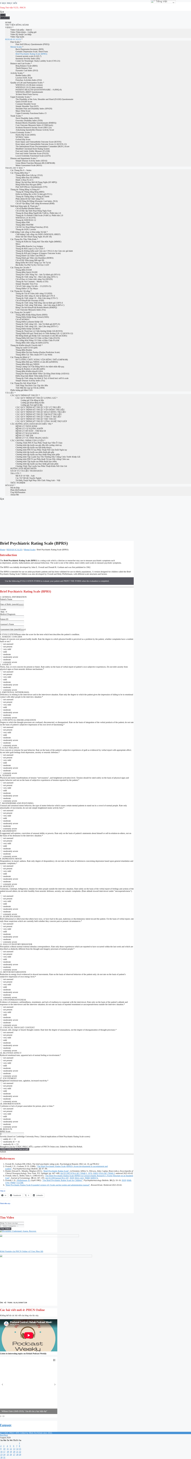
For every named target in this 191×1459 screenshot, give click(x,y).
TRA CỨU (15, 473)
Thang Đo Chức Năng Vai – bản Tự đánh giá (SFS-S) (38, 274)
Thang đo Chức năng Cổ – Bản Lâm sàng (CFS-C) (37, 298)
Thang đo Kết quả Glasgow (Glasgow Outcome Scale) (38, 253)
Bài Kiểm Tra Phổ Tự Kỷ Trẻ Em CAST (32, 265)
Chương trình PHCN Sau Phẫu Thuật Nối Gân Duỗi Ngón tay (41, 450)
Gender (3, 609)
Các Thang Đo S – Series (20, 170)
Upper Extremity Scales (20, 97)
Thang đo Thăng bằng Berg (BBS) (30, 192)
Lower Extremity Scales (20, 132)
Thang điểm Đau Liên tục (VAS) (29, 175)
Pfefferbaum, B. (23, 1180)
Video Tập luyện (17, 37)
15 (20, 1449)
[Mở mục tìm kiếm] (2, 12)
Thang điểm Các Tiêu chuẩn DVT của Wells (34, 355)
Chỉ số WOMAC (23, 319)
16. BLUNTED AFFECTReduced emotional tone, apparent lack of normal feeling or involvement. (30, 1054)
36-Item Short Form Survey (27, 94)
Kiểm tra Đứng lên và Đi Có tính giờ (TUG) (34, 194)
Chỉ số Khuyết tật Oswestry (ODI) (30, 300)
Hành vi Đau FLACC (25, 180)
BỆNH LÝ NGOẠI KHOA (27, 433)
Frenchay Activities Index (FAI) (29, 80)
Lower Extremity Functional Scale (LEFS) (33, 156)
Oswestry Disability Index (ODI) (29, 120)
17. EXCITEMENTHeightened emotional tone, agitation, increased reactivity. (24, 1079)
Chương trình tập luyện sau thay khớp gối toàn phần (37, 464)
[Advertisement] (95, 520)
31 (4, 1457)
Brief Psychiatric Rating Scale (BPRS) (31, 54)
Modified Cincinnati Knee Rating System (33, 149)
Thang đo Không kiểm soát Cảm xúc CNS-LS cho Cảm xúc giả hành (44, 251)
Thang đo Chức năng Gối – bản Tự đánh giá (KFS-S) (38, 324)
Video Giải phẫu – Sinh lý (21, 30)
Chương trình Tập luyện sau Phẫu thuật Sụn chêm (36, 461)
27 (14, 1454)
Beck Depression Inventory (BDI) (30, 49)
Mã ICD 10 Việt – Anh (25, 476)
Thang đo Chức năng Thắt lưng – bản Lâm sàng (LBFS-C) (40, 305)
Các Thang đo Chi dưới (20, 312)
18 (8, 1452)
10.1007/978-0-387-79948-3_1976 (78, 1173)
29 (20, 1454)
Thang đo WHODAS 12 (26, 220)
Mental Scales (16, 47)
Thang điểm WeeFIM (24, 225)
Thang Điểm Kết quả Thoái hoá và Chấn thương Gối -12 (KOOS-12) (44, 333)
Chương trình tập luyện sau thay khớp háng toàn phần (38, 454)
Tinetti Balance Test (24, 68)
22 (20, 1452)
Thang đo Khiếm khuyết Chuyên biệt (25, 345)
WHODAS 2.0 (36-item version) (29, 85)
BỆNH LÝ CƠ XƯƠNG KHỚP (29, 428)
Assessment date (13, 629)
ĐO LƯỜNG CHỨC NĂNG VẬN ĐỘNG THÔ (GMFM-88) (42, 359)
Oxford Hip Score (23, 139)
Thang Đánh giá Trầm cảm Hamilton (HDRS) (34, 258)
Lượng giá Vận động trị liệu (32, 400)
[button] (2, 1384)
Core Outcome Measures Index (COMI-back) (34, 125)
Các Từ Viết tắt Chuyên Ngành (28, 478)
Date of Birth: (12, 604)
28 (17, 1454)
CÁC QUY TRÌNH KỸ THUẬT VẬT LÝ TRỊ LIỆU (38, 407)
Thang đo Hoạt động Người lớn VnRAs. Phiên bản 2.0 (38, 213)
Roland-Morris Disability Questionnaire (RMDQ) (36, 123)
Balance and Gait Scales (20, 63)
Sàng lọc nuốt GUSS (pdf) (26, 348)
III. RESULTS (6, 1129)
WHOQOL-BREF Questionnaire (29, 92)
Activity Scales (16, 73)
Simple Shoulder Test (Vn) (27, 284)
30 (1, 1457)
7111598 (19, 1183)
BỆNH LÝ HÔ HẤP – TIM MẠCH (31, 431)
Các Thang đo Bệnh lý (19, 357)
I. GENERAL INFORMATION (13, 597)
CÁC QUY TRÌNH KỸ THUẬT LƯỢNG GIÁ (36, 398)
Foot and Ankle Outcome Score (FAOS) (32, 153)
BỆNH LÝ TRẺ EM (24, 435)
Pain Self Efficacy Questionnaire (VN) (31, 187)
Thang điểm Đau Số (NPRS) (27, 177)
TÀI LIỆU (9, 393)
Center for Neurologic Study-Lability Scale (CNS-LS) (38, 61)
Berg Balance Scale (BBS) (27, 66)
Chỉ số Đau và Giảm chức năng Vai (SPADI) (34, 279)
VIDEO (8, 27)
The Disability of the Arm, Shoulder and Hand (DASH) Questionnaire (44, 99)
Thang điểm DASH (24, 270)
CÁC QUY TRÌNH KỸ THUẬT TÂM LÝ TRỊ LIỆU (38, 417)
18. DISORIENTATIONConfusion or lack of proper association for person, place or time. (27, 1105)
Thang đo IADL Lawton (26, 229)
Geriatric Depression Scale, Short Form (32, 51)
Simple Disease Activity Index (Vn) (30, 380)
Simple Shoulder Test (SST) (27, 106)
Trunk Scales (15, 116)
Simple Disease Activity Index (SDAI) (31, 161)
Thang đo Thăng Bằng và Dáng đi (24, 189)
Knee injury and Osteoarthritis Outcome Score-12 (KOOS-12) (41, 144)
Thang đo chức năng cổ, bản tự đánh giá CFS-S (35, 296)
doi (61, 1173)
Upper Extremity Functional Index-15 (31, 113)
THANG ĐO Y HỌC (14, 168)
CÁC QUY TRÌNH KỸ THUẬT (24, 395)
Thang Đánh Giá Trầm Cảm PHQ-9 (30, 255)
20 (14, 1452)
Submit (3, 1152)
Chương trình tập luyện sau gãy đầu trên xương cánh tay (39, 445)
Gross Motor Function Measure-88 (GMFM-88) (35, 163)
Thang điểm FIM (23, 222)
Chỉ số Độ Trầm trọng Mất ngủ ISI (30, 260)
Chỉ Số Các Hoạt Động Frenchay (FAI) (32, 227)
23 (1, 1454)
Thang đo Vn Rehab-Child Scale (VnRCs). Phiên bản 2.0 (39, 215)
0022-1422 (79, 1178)
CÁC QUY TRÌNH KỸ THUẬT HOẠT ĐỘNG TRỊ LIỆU (41, 412)
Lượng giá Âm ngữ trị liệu (31, 405)
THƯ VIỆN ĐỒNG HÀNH (17, 25)
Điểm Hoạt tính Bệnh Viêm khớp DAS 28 (33, 376)
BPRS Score (5, 1131)
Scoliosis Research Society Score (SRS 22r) (34, 127)
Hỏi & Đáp (15, 488)
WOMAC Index (22, 137)
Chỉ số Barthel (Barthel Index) (28, 208)
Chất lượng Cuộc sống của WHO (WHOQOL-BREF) (38, 234)
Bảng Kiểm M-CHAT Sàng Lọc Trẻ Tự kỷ (33, 262)
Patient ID (4, 619)
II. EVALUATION (8, 634)
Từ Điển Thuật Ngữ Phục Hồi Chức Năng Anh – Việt (38, 480)
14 (17, 1449)
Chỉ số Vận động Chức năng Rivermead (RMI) (35, 203)
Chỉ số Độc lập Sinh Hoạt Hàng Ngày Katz (33, 211)
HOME (8, 22)
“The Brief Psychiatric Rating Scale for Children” (62, 1180)
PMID (87, 1178)
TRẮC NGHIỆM (17, 483)
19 (11, 1452)
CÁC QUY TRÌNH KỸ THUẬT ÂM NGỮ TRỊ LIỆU (39, 414)
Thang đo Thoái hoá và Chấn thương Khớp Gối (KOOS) (39, 331)
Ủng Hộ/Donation (17, 492)
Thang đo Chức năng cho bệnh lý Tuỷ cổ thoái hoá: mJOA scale (42, 378)
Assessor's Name (7, 624)
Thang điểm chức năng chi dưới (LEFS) (32, 343)
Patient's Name (6, 599)
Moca (18, 244)
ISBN (95, 1173)
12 (11, 1449)
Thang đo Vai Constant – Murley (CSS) (32, 281)
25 (8, 1454)
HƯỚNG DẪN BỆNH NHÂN (23, 468)
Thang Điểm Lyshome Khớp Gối (29, 322)
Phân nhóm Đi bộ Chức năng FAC (30, 199)
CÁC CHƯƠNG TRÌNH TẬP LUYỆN (27, 440)
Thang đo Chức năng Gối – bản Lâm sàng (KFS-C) (37, 326)
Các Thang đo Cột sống (20, 291)
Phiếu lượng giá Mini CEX (21, 390)
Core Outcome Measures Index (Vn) (31, 310)
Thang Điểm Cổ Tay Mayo (27, 288)
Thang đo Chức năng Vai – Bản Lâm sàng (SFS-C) (37, 277)
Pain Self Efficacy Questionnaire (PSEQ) (32, 44)
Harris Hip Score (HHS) (26, 135)
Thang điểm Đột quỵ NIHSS (27, 364)
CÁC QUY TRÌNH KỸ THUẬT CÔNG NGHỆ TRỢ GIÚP (41, 421)
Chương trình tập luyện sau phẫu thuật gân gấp (35, 452)
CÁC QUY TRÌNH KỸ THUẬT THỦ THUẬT (36, 419)
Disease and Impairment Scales (23, 158)
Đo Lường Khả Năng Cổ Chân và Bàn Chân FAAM (37, 340)
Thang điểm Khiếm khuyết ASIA (29, 371)
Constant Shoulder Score (26, 104)
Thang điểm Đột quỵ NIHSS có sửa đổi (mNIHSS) (37, 362)
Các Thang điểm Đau (19, 173)
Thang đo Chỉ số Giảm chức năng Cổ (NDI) (34, 293)
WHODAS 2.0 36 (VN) (26, 218)
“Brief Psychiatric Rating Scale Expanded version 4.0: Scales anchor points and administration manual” (47, 1185)
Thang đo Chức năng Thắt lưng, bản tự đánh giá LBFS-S (39, 303)
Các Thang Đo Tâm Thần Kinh (23, 239)
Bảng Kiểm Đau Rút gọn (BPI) (28, 184)
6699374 (94, 1178)
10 (4, 1449)
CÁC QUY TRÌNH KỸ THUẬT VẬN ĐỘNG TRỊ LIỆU (40, 410)
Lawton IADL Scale (24, 78)
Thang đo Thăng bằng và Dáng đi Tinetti (32, 196)
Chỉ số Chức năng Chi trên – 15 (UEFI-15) (33, 286)
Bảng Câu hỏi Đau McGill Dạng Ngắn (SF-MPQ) (36, 182)
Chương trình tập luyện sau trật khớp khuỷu (33, 447)
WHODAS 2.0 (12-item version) (29, 87)
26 (11, 1454)
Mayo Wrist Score (23, 111)
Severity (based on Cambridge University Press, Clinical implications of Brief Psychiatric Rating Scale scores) (45, 1136)
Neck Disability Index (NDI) (27, 118)
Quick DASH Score (24, 101)
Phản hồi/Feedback (18, 490)
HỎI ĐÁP (9, 485)
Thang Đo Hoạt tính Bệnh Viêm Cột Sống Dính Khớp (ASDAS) (42, 373)
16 (1, 1452)
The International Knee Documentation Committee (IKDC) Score (42, 146)
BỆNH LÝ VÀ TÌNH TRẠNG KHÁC (32, 438)
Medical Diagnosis (7, 614)
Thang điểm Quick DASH (26, 272)
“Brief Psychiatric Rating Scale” (56, 1171)
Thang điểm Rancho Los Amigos (29, 246)
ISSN (72, 1178)
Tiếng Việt (161, 1)
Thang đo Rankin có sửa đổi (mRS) (30, 369)
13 (14, 1449)
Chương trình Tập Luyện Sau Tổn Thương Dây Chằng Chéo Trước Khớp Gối (48, 457)
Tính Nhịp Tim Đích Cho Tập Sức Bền (32, 385)
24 (4, 1454)
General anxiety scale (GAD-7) (28, 56)
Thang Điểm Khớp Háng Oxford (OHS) (32, 317)
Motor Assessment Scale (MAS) (29, 165)
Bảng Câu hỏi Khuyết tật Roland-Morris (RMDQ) (36, 307)
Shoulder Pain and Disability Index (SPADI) (34, 108)
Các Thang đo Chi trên (19, 267)
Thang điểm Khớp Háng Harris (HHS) (31, 315)
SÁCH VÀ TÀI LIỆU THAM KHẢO (26, 471)
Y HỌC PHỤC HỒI (8, 3)
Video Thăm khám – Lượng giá (23, 32)
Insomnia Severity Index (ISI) (28, 58)
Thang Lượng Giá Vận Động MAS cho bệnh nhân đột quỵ (40, 366)
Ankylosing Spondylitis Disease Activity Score (35, 130)
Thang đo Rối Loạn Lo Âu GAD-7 (30, 248)
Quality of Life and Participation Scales (26, 83)
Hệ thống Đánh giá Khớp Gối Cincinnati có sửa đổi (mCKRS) (41, 336)
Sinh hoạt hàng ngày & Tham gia (24, 206)
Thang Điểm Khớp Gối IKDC (28, 329)
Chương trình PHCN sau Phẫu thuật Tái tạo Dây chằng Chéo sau (42, 459)
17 (4, 1452)
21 (17, 1452)
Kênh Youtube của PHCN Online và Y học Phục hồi (21, 1251)
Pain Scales (15, 42)
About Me (14, 495)
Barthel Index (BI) (23, 75)
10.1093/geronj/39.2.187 (58, 1178)
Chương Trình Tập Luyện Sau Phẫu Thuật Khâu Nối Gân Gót (41, 466)
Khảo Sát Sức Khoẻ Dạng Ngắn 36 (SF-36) (34, 237)
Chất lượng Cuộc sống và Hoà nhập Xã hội (28, 232)
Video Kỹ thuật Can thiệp (20, 34)
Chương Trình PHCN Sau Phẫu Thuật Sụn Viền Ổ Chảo (39, 443)
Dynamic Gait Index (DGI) (27, 70)
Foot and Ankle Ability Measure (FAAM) (33, 151)
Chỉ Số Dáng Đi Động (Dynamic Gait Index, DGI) (37, 201)
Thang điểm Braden (24, 350)
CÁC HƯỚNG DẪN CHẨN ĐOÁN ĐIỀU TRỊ (30, 424)
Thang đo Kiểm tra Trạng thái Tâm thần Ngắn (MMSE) (38, 241)
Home (2, 550)
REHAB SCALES (13, 39)
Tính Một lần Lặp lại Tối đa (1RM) (30, 388)
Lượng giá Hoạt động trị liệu (32, 403)
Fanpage (5, 1425)
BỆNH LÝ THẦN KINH (26, 426)
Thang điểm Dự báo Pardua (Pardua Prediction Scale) (38, 352)
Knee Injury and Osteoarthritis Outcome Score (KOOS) (38, 142)
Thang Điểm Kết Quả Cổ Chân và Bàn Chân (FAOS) (38, 338)
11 (8, 1449)
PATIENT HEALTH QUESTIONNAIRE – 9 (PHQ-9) (39, 90)
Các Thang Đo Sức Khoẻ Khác (23, 383)
